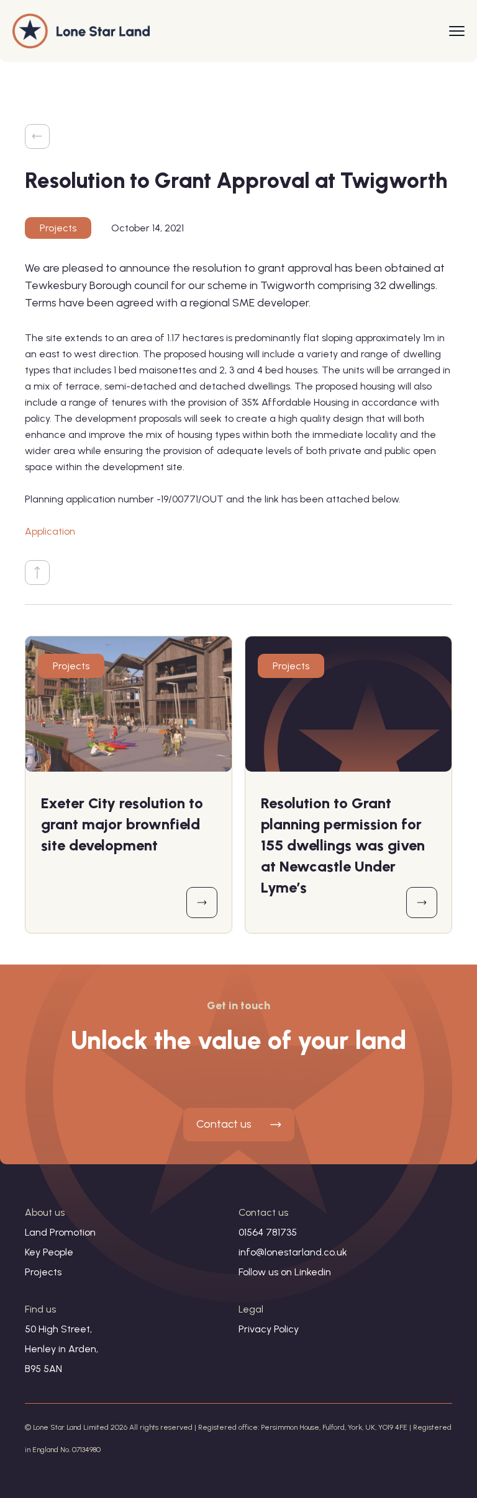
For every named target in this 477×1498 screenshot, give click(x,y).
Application (50, 531)
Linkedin (312, 1272)
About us (45, 1212)
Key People (49, 1252)
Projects (58, 228)
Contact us (224, 1124)
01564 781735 (267, 1232)
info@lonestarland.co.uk (292, 1252)
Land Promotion (60, 1232)
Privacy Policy (268, 1329)
